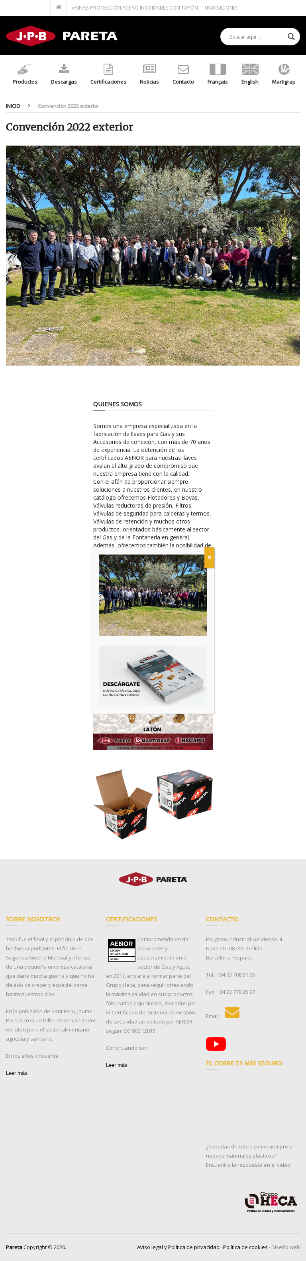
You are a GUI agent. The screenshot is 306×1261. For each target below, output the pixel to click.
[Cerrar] (209, 557)
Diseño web (285, 1247)
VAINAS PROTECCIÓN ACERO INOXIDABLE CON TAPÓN (118, 7)
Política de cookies (245, 1247)
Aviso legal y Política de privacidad (178, 1247)
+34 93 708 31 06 (236, 974)
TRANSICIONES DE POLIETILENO (225, 7)
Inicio (13, 105)
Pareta (14, 1247)
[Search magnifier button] (291, 36)
